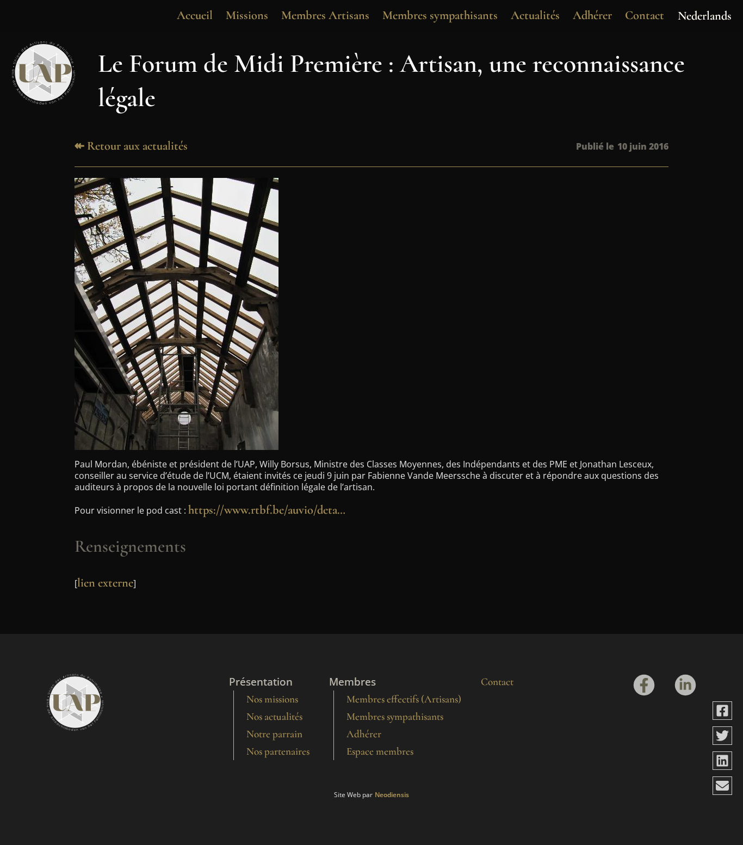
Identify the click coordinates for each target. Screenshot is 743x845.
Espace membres (379, 751)
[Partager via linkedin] (722, 760)
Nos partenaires (277, 751)
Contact (644, 15)
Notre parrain (274, 734)
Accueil (195, 15)
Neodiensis (392, 795)
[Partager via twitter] (722, 735)
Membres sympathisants (440, 15)
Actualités (535, 15)
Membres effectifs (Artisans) (403, 699)
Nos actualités (274, 716)
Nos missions (272, 699)
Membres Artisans (325, 15)
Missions (247, 15)
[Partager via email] (722, 785)
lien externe (105, 582)
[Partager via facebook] (722, 710)
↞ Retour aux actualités (131, 145)
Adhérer (592, 15)
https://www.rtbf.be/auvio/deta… (266, 509)
